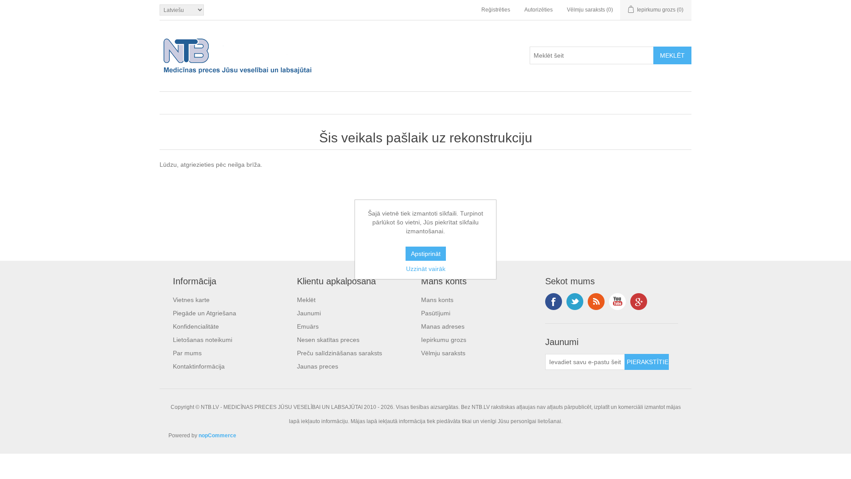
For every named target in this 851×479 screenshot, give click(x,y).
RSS (596, 301)
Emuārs (308, 326)
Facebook (553, 301)
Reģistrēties (495, 10)
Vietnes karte (191, 299)
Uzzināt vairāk (425, 268)
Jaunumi (309, 313)
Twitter (574, 301)
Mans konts (437, 299)
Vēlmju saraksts (443, 353)
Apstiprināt (426, 253)
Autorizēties (538, 10)
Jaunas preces (317, 366)
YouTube (617, 301)
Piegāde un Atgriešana (204, 313)
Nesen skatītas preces (328, 339)
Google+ (638, 301)
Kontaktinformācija (199, 366)
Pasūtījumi (435, 313)
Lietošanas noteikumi (202, 339)
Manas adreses (443, 326)
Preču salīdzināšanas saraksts (339, 353)
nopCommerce (217, 435)
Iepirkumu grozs (443, 339)
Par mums (187, 353)
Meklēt (306, 299)
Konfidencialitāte (196, 326)
